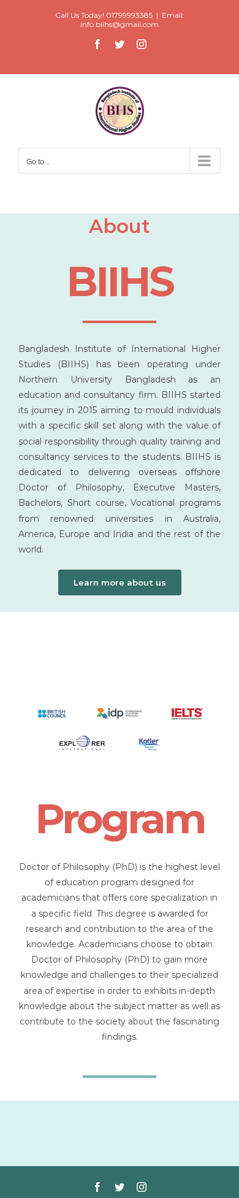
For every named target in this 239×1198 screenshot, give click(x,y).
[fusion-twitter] (119, 1187)
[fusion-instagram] (141, 1187)
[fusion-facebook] (97, 1187)
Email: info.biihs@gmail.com (132, 19)
